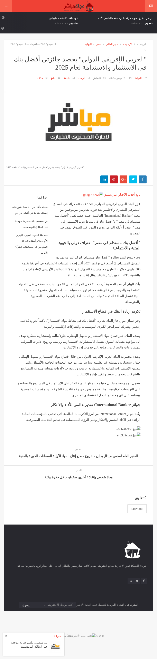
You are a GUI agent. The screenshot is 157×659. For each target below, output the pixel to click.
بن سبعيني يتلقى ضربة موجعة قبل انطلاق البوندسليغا (31, 224)
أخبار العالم (112, 44)
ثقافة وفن (73, 23)
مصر (99, 44)
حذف (40, 78)
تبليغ (53, 78)
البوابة (88, 44)
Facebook (137, 508)
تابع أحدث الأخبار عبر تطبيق (121, 194)
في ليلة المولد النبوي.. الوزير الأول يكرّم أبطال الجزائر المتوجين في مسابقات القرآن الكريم (31, 243)
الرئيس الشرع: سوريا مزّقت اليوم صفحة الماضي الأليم (125, 18)
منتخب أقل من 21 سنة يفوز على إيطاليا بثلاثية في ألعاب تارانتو (30, 210)
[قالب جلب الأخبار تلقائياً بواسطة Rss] (74, 635)
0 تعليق (97, 78)
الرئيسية (142, 44)
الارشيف (127, 44)
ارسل (81, 78)
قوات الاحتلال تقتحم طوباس (63, 18)
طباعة (67, 78)
